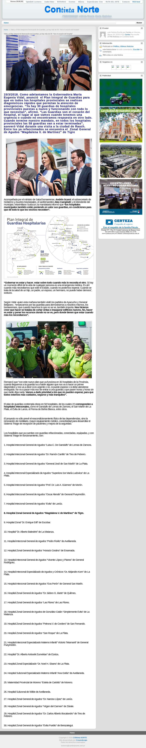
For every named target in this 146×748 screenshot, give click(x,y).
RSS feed (136, 2)
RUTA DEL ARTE (112, 2)
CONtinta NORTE (80, 738)
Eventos (72, 2)
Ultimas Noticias (127, 46)
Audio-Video (49, 2)
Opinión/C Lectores (33, 2)
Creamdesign (81, 740)
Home (6, 23)
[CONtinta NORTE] (78, 12)
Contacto (126, 2)
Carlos (127, 35)
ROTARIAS (61, 2)
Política (116, 46)
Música (81, 2)
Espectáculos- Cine (95, 2)
